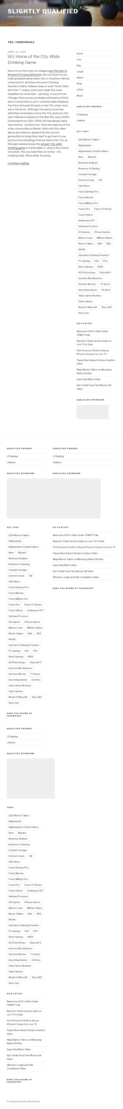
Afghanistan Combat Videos (93, 151)
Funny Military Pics (88, 203)
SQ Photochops (86, 272)
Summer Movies (87, 284)
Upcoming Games (87, 289)
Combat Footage (87, 174)
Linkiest (81, 120)
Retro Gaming (85, 266)
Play (79, 65)
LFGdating (82, 114)
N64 (100, 243)
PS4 (105, 261)
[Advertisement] (93, 412)
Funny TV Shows (103, 209)
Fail (100, 180)
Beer (81, 157)
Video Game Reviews (89, 295)
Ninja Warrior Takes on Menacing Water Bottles (78, 559)
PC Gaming (84, 261)
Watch (80, 77)
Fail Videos (84, 185)
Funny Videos (85, 214)
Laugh (80, 71)
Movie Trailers (85, 243)
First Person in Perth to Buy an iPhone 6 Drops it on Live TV (84, 547)
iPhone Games (102, 232)
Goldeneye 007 (86, 220)
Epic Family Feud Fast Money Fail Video (73, 571)
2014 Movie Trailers (88, 139)
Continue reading (18, 163)
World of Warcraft (87, 307)
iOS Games (84, 232)
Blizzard (92, 157)
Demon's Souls (86, 180)
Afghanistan (84, 145)
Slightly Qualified (43, 11)
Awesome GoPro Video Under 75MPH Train (75, 535)
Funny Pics (84, 209)
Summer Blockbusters (90, 278)
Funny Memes (86, 197)
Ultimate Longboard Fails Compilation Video (76, 577)
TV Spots (105, 284)
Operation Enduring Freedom (93, 255)
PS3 (96, 261)
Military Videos (104, 237)
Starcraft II (105, 272)
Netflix (82, 249)
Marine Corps (85, 237)
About (80, 95)
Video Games (85, 301)
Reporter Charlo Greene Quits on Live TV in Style (78, 541)
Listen (80, 89)
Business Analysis (88, 162)
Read (79, 83)
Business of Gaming (89, 168)
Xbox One (83, 313)
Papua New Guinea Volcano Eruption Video (75, 553)
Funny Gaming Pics (88, 191)
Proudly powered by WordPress (23, 1101)
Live (79, 59)
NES (108, 243)
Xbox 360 (106, 307)
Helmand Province (88, 226)
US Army (105, 289)
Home (80, 53)
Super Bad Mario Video (89, 379)
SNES (100, 266)
